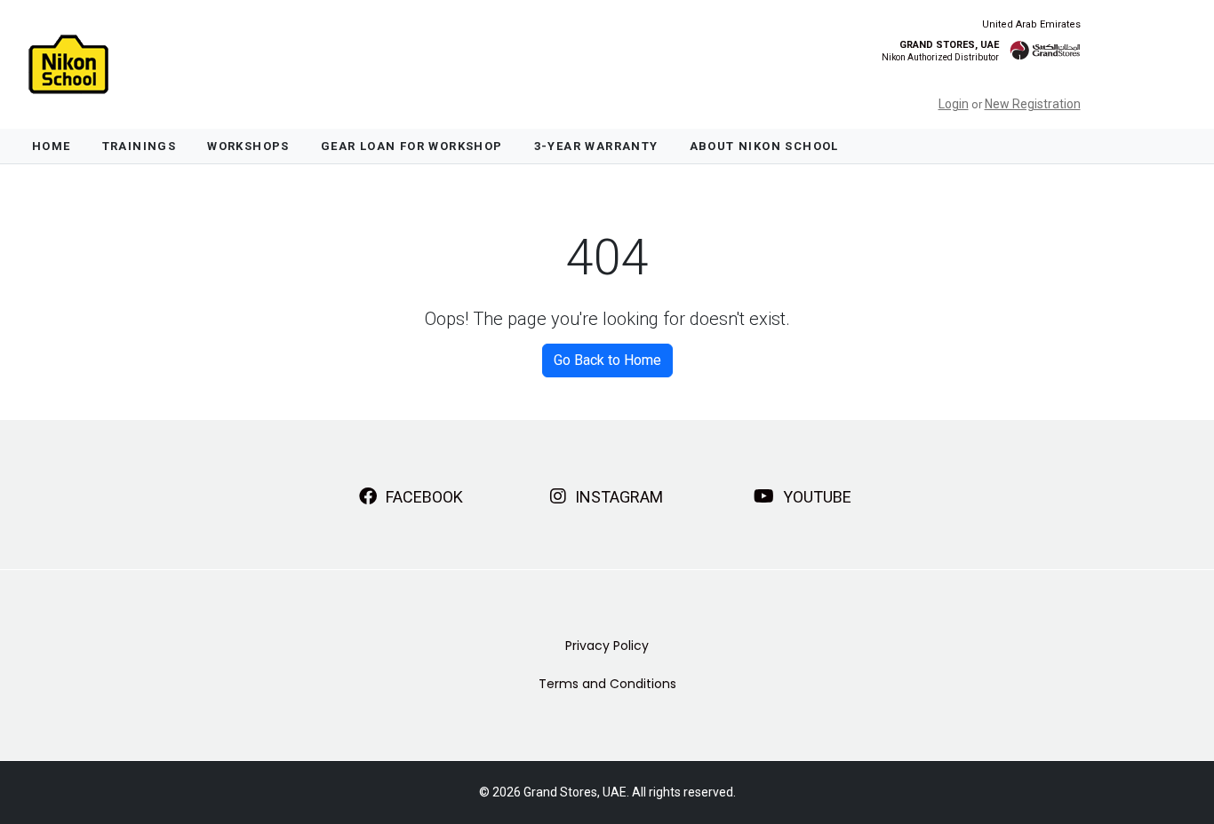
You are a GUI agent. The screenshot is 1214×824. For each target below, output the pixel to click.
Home (51, 146)
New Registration (1033, 104)
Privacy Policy (607, 645)
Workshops (248, 146)
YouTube (815, 496)
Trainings (139, 146)
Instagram (617, 496)
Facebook (422, 496)
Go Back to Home (607, 360)
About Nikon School (764, 146)
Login (953, 104)
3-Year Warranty (596, 146)
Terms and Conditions (607, 684)
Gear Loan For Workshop (412, 146)
